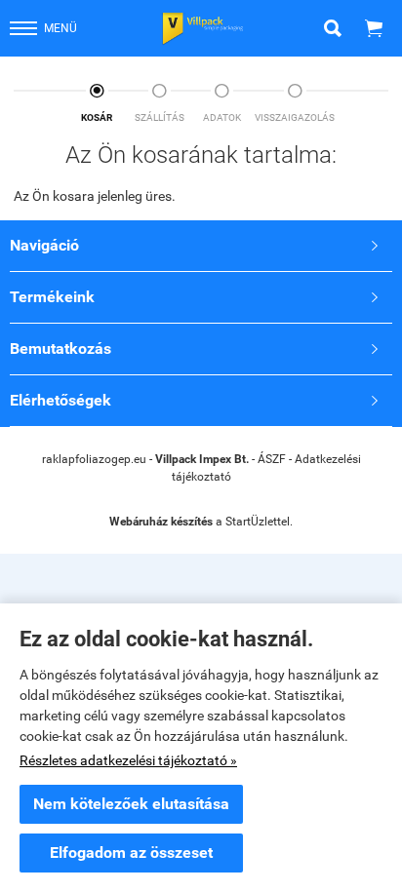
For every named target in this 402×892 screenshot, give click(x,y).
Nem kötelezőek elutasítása (131, 804)
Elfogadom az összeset (131, 852)
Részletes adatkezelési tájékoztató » (128, 760)
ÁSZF (272, 459)
